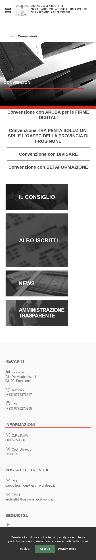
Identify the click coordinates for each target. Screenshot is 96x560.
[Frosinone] (51, 7)
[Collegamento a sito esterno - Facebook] (8, 524)
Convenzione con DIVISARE (48, 154)
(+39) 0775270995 (18, 408)
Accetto (45, 548)
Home (9, 36)
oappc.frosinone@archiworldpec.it (30, 485)
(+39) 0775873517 (18, 394)
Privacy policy (67, 548)
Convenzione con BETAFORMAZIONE (48, 167)
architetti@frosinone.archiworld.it (29, 499)
